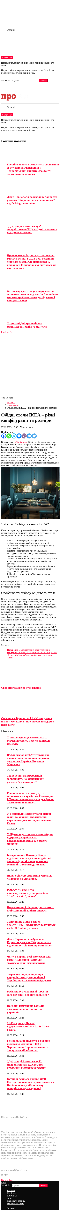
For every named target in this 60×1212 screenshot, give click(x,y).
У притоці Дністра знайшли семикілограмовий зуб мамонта (27, 325)
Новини (11, 39)
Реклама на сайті (15, 52)
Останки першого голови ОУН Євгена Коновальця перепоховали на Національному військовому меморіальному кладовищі (30, 1083)
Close (3, 1182)
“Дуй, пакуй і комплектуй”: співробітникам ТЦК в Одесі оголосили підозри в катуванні (32, 229)
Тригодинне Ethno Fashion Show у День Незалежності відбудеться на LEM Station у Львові (31, 924)
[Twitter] (34, 435)
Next (12, 332)
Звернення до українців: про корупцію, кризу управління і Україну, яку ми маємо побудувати (29, 977)
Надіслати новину (16, 50)
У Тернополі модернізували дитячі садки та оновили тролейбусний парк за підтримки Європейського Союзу (29, 818)
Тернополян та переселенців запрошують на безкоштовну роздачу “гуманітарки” (25, 778)
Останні (11, 30)
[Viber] (24, 435)
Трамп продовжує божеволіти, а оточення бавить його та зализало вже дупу (28, 740)
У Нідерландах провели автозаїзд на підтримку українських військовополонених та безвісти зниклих (30, 839)
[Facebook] (3, 435)
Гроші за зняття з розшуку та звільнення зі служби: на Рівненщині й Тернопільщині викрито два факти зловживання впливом (33, 169)
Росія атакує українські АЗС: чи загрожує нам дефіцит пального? (28, 993)
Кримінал (12, 45)
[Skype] (13, 435)
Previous (5, 332)
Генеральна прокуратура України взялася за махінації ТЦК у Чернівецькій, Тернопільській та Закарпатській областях (28, 1045)
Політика (11, 42)
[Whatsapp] (8, 435)
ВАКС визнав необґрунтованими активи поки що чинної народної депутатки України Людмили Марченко (28, 759)
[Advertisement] (30, 364)
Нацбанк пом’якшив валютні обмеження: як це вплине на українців (25, 1009)
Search (43, 81)
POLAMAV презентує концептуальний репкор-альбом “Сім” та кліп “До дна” (27, 893)
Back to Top (7, 1180)
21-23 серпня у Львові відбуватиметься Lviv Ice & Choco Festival (28, 1026)
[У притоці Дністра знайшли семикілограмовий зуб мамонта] (33, 312)
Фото (9, 47)
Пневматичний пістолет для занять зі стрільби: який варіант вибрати (30, 909)
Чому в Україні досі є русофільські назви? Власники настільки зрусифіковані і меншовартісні (29, 959)
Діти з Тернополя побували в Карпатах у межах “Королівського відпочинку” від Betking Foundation (32, 200)
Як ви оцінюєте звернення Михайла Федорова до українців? (29, 877)
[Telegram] (29, 435)
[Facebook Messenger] (19, 435)
